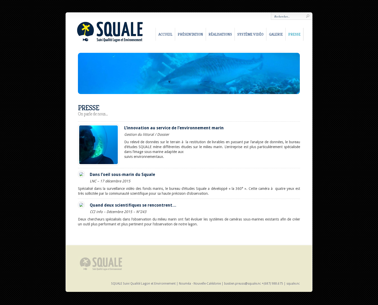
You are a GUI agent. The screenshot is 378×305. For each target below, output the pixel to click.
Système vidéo (250, 34)
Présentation (190, 34)
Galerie (276, 34)
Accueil (165, 34)
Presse (294, 34)
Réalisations (220, 34)
